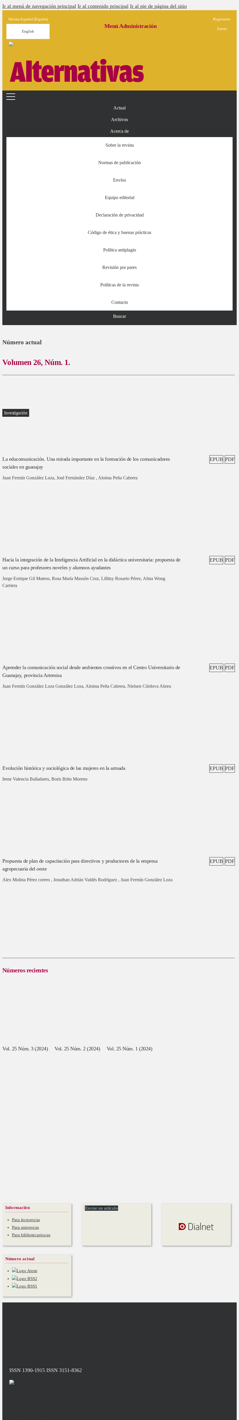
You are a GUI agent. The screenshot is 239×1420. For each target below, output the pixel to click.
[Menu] (11, 96)
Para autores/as (25, 1227)
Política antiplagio (119, 249)
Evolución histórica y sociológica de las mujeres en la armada (63, 768)
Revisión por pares (119, 267)
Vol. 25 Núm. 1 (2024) (129, 1049)
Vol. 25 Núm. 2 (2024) (77, 1049)
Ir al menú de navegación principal (39, 6)
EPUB (216, 459)
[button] (119, 131)
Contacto (119, 302)
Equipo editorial (119, 197)
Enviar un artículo (101, 1208)
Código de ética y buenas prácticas (119, 232)
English (28, 31)
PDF (230, 459)
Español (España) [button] (28, 19)
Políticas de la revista (119, 284)
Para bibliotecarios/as (31, 1235)
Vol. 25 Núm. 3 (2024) (25, 1049)
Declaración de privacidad (120, 214)
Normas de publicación (119, 162)
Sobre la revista (120, 145)
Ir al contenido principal (103, 6)
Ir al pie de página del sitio (158, 6)
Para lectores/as (26, 1219)
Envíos (119, 180)
